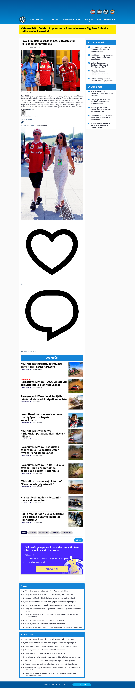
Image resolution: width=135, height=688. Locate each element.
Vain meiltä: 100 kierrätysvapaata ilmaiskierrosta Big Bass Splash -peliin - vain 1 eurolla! (64, 29)
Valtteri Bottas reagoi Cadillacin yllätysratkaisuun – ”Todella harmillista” (51, 646)
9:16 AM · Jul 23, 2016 (28, 351)
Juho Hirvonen (25, 48)
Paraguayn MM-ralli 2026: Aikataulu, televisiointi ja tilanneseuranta (44, 383)
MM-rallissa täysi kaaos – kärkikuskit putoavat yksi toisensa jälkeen (43, 433)
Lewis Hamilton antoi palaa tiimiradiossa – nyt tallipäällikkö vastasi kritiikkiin (53, 657)
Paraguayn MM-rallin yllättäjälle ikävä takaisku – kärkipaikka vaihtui (44, 397)
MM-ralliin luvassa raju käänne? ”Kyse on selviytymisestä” (41, 482)
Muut (99, 20)
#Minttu (32, 125)
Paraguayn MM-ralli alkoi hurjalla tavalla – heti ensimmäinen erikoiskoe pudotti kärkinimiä (42, 468)
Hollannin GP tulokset (72, 20)
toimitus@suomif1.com (82, 685)
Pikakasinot (109, 20)
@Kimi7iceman (26, 120)
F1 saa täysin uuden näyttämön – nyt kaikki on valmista (42, 499)
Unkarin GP (55, 532)
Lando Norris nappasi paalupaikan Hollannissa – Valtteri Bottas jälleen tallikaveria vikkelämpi (51, 674)
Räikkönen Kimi (43, 532)
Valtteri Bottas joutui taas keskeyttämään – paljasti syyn (45, 653)
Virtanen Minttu (66, 532)
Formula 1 (89, 20)
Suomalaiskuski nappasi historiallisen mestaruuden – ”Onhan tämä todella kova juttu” (52, 669)
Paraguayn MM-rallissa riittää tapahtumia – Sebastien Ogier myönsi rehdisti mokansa (40, 450)
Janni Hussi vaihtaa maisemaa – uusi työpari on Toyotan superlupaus (41, 417)
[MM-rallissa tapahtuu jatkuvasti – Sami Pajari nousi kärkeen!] (76, 369)
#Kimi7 (23, 125)
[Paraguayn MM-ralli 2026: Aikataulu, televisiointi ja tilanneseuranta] (76, 386)
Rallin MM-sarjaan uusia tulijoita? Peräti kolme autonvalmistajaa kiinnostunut (42, 517)
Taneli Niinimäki (26, 369)
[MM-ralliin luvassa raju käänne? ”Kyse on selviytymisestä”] (76, 487)
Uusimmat (27, 586)
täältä (31, 109)
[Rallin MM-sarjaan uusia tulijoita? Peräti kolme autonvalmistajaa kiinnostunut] (76, 519)
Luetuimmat (28, 634)
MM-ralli (55, 20)
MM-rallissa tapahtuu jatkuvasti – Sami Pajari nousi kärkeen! (42, 365)
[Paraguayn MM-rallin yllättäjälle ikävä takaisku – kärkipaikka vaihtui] (76, 402)
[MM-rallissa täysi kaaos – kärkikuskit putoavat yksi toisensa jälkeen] (76, 436)
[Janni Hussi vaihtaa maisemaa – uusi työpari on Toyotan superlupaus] (76, 420)
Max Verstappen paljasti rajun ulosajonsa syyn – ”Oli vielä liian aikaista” (51, 664)
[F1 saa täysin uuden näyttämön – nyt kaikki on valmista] (76, 503)
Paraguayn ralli (39, 20)
